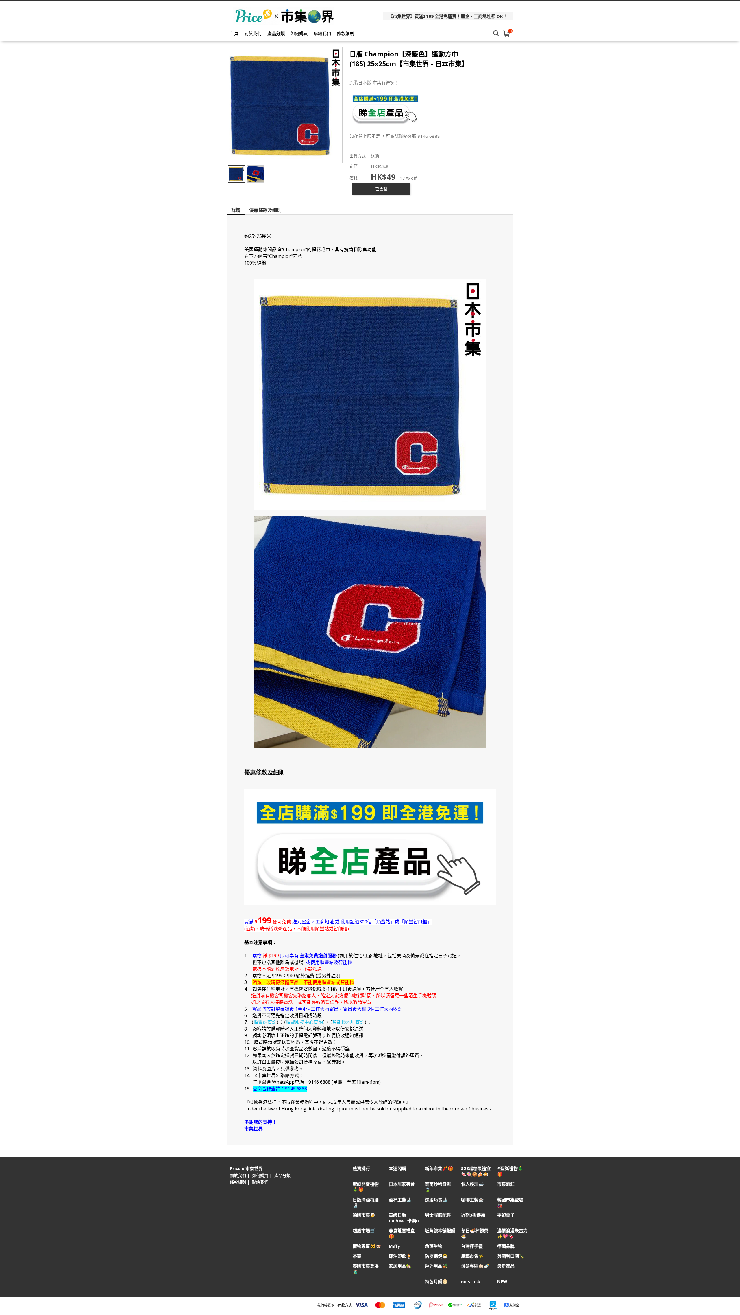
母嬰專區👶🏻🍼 (475, 1266)
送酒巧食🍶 (436, 1199)
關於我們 (253, 33)
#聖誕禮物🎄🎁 (510, 1171)
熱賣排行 (361, 1168)
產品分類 (276, 33)
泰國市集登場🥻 (366, 1268)
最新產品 (506, 1266)
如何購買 (299, 33)
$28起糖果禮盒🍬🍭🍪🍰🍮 (476, 1171)
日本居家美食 (402, 1184)
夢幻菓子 (506, 1215)
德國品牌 (506, 1246)
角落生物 (433, 1246)
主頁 (234, 33)
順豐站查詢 (265, 1022)
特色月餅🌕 (436, 1281)
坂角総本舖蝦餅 (440, 1230)
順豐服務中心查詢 (304, 1022)
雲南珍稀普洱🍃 (438, 1186)
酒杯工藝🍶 (400, 1199)
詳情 (235, 210)
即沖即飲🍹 (400, 1256)
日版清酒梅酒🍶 (366, 1202)
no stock (470, 1281)
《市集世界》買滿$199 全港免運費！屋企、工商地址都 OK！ (447, 16)
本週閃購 (397, 1168)
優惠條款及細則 (265, 210)
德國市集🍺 (364, 1215)
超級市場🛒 (364, 1230)
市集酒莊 (506, 1184)
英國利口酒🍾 (510, 1256)
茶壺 (357, 1256)
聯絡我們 (322, 33)
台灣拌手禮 (472, 1246)
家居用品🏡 (400, 1266)
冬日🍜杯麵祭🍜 (474, 1233)
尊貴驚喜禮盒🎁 (402, 1233)
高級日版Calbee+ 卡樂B (404, 1217)
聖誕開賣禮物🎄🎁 (366, 1186)
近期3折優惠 (473, 1215)
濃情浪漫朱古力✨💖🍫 (512, 1233)
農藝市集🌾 (472, 1256)
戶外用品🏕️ (436, 1266)
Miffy (394, 1246)
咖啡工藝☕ (472, 1199)
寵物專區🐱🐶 (367, 1246)
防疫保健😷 (436, 1256)
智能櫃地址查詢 (348, 1022)
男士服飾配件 (438, 1215)
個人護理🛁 (472, 1184)
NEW (502, 1281)
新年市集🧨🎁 (439, 1168)
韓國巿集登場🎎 (510, 1202)
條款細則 (345, 33)
